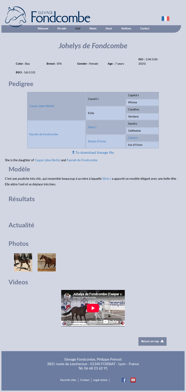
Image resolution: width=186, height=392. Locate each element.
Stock (109, 28)
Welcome (43, 28)
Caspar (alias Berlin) (41, 106)
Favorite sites (68, 380)
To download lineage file (95, 153)
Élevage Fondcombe (66, 16)
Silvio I (92, 127)
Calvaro (133, 137)
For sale (61, 28)
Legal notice (100, 380)
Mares (92, 28)
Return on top (150, 341)
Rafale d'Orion (97, 141)
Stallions (126, 28)
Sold (77, 28)
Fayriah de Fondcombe (43, 134)
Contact (144, 28)
